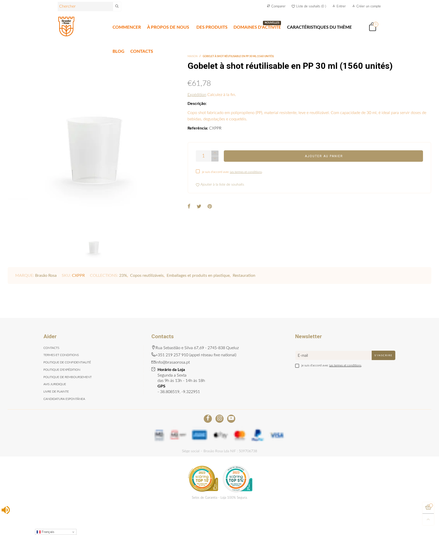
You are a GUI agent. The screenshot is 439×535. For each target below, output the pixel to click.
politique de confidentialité (67, 362)
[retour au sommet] (428, 519)
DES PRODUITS (211, 27)
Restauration (244, 275)
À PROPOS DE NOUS (168, 27)
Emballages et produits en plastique (198, 275)
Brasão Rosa (46, 275)
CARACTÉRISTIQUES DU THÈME (319, 27)
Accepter (414, 528)
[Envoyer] (117, 6)
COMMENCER (127, 27)
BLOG (118, 51)
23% (123, 275)
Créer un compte (368, 6)
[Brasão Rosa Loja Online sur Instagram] (219, 419)
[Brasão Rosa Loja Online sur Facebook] (208, 419)
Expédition (196, 95)
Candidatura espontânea (64, 398)
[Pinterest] (210, 206)
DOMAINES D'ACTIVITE (257, 27)
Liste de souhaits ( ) (311, 6)
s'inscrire (383, 355)
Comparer (278, 6)
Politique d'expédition (61, 369)
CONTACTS (141, 51)
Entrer (341, 6)
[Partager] (189, 206)
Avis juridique (54, 384)
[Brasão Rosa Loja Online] (66, 27)
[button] (215, 159)
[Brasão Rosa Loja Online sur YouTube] (231, 419)
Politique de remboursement (67, 377)
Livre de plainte (56, 391)
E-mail (303, 356)
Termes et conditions (61, 354)
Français (47, 532)
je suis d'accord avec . (232, 171)
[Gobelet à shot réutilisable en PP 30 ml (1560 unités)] (94, 141)
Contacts (51, 347)
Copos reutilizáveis (147, 275)
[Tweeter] (199, 206)
